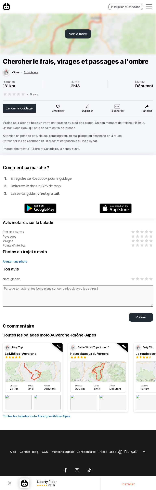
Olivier (16, 72)
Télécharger (117, 110)
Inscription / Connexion (125, 7)
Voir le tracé (78, 34)
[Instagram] (77, 470)
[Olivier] (6, 72)
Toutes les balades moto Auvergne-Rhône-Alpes (36, 416)
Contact (25, 451)
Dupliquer (87, 110)
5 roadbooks (31, 72)
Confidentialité (86, 451)
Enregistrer (58, 110)
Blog (35, 451)
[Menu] (149, 7)
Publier (141, 317)
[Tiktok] (89, 470)
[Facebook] (65, 470)
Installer (128, 484)
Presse (102, 451)
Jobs (112, 451)
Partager (147, 110)
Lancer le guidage (19, 108)
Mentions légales (63, 451)
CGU (45, 451)
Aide (13, 451)
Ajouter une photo (15, 261)
